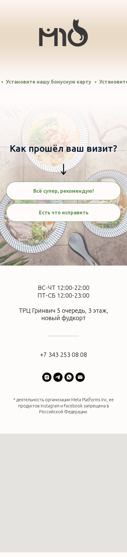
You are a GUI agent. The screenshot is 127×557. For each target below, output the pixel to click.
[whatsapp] (69, 377)
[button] (63, 212)
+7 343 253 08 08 (63, 354)
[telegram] (58, 377)
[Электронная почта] (80, 377)
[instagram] (46, 377)
